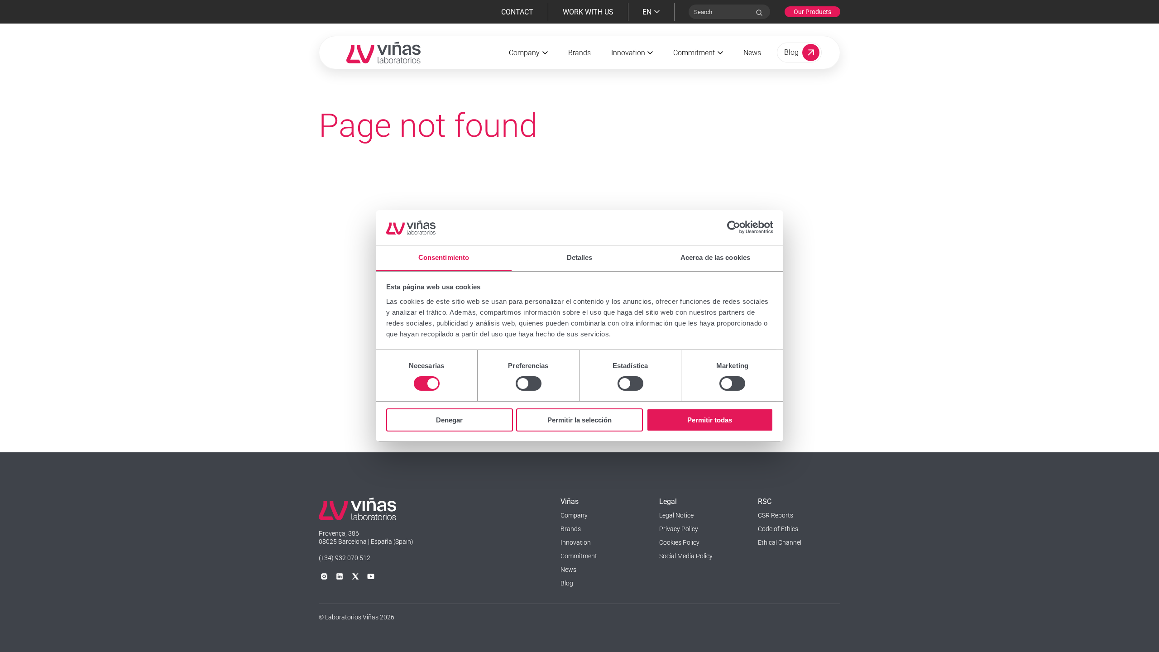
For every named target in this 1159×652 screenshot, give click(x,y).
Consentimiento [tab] (443, 257)
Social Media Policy (686, 556)
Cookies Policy (679, 542)
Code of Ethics (778, 528)
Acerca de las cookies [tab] (715, 257)
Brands (579, 52)
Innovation (575, 542)
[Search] (759, 12)
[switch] (528, 383)
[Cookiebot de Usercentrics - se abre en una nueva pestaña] (733, 227)
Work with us (588, 12)
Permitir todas (709, 420)
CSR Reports (775, 515)
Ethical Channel (779, 542)
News (752, 52)
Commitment (578, 556)
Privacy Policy (678, 528)
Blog (566, 583)
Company (574, 515)
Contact (517, 12)
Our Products (812, 11)
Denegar (449, 420)
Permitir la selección (579, 420)
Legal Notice (676, 515)
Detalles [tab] (580, 257)
